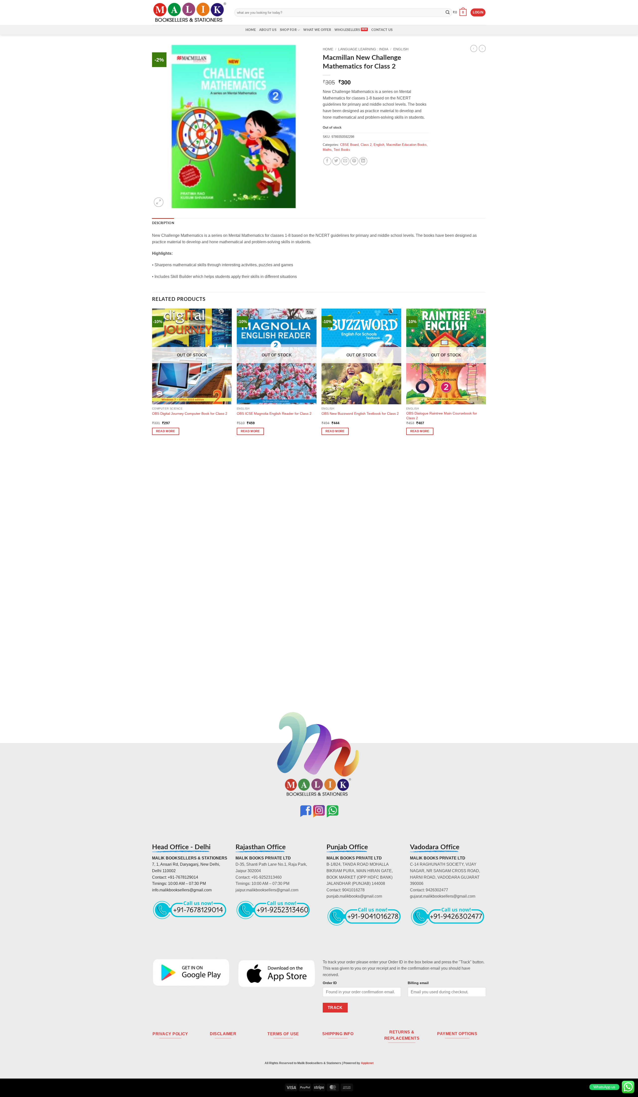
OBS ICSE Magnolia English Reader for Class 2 (274, 414)
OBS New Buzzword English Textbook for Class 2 (360, 414)
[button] (460, 12)
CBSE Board (349, 145)
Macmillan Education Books (406, 145)
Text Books (342, 150)
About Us (267, 29)
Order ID (330, 983)
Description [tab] (163, 223)
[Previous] (152, 515)
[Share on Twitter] (336, 161)
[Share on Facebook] (327, 161)
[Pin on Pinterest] (354, 161)
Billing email (418, 983)
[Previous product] (482, 48)
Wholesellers (347, 29)
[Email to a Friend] (345, 161)
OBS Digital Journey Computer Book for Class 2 (189, 414)
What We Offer (317, 29)
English (400, 49)
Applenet (367, 1063)
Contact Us (382, 29)
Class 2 (366, 145)
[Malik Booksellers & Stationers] (189, 12)
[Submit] (447, 12)
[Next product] (473, 48)
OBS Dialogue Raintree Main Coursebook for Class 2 (441, 415)
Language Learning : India (363, 49)
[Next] (485, 515)
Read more (165, 431)
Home (250, 29)
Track (335, 1008)
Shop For (288, 29)
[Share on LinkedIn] (363, 161)
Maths (327, 150)
